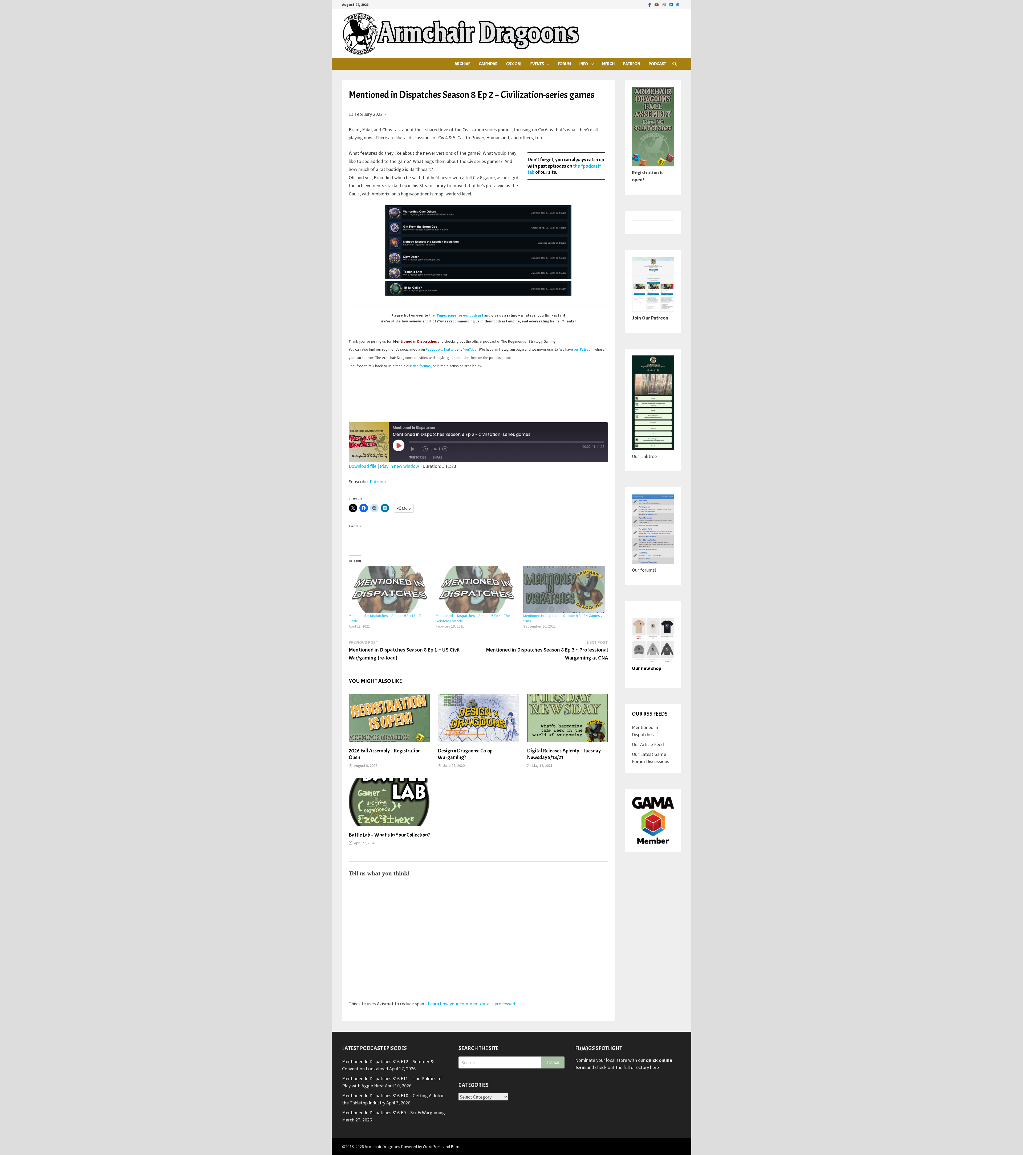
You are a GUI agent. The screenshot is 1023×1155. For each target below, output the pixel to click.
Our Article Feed (648, 744)
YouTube (470, 349)
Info (583, 64)
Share (437, 457)
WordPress (433, 1146)
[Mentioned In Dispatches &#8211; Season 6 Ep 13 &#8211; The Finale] (390, 589)
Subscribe (417, 457)
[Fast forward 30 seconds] (447, 449)
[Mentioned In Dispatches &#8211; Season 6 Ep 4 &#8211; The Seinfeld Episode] (477, 589)
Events (537, 64)
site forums (421, 365)
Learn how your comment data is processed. (472, 1004)
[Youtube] (657, 4)
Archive (462, 64)
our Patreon (583, 349)
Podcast (657, 64)
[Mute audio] (414, 449)
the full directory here (637, 1067)
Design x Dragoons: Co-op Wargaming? (465, 754)
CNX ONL (514, 64)
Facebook (434, 349)
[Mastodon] (678, 4)
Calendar (488, 64)
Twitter (449, 349)
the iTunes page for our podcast (456, 315)
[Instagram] (664, 4)
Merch (608, 64)
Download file (362, 466)
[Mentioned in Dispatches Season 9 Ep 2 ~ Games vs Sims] (564, 589)
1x (435, 449)
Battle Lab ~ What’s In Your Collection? (389, 835)
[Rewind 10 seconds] (425, 449)
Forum (564, 64)
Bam (455, 1146)
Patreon (631, 64)
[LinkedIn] (671, 4)
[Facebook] (650, 4)
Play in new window (399, 466)
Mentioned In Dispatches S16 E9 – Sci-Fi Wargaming (393, 1112)
